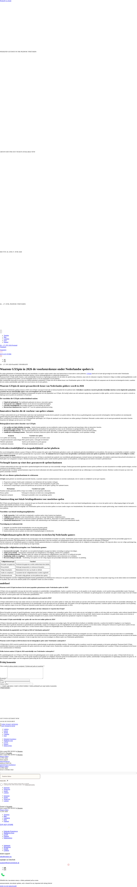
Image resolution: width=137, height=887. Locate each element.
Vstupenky (3, 350)
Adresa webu (4, 684)
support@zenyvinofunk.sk (8, 765)
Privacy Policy (4, 756)
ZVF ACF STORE (6, 825)
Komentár (3, 678)
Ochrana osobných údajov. (30, 784)
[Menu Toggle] (1, 331)
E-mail (2, 682)
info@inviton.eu (5, 761)
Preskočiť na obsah (5, 1)
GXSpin (89, 373)
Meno (2, 680)
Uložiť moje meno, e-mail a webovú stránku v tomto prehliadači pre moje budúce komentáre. (29, 686)
